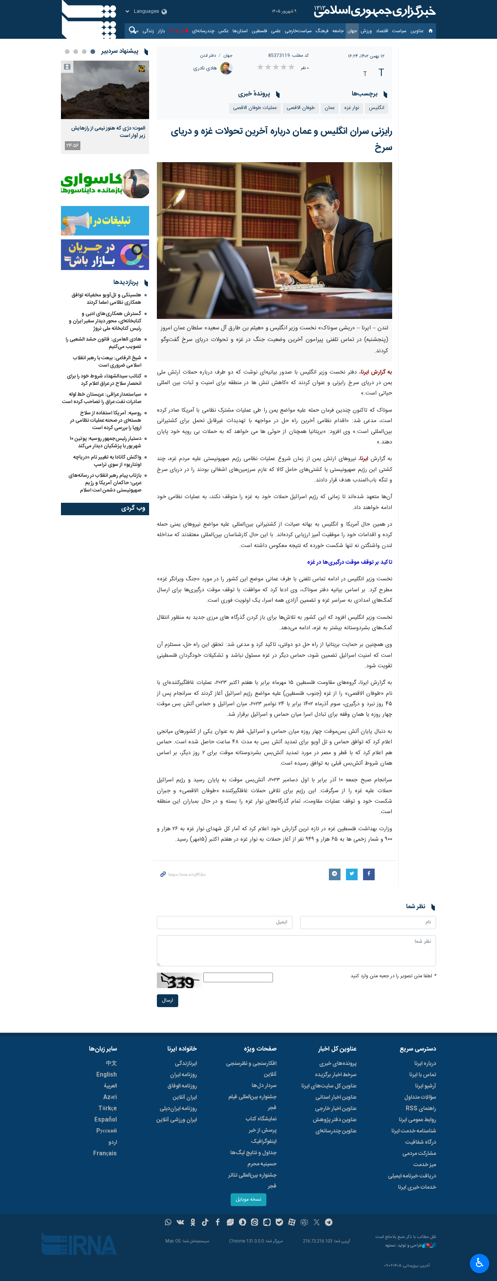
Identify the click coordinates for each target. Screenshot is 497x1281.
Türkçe (107, 1108)
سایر (134, 31)
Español (105, 1120)
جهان (352, 31)
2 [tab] (84, 51)
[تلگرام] (329, 1223)
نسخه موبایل (248, 1200)
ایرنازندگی (186, 1063)
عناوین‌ (417, 31)
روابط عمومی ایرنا (417, 1120)
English (106, 1075)
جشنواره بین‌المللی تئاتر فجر (252, 1181)
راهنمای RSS (421, 1108)
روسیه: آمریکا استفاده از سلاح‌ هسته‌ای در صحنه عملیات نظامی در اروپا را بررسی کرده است (105, 420)
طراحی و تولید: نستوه (404, 1246)
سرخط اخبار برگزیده (335, 1075)
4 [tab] (67, 51)
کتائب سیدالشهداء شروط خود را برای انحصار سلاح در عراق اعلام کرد (104, 380)
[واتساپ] (168, 1223)
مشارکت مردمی (419, 1153)
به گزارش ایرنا (376, 372)
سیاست (399, 31)
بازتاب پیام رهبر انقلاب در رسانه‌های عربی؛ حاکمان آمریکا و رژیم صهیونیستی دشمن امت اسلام (104, 483)
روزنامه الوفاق (182, 1086)
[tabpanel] (105, 107)
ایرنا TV (176, 31)
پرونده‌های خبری (337, 1063)
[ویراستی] (230, 1223)
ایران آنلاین (185, 1097)
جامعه (338, 31)
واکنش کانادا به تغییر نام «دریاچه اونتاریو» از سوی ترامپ (107, 461)
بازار (161, 31)
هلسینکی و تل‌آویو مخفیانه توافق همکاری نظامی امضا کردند (106, 299)
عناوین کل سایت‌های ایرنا (328, 1086)
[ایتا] (255, 1223)
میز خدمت (425, 1165)
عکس (223, 31)
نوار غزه (351, 108)
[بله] (279, 1223)
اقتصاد (382, 31)
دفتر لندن (208, 55)
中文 (111, 1063)
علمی (276, 31)
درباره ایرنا (425, 1063)
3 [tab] (75, 51)
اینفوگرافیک (263, 1141)
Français (105, 1153)
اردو (112, 1142)
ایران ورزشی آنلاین (176, 1120)
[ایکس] (316, 1223)
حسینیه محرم (261, 1164)
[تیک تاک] (205, 1223)
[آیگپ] (267, 1223)
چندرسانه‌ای (203, 31)
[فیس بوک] (217, 1223)
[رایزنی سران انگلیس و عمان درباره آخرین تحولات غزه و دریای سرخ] (275, 240)
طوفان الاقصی (301, 108)
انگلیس (376, 108)
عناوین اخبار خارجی (335, 1108)
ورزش (366, 31)
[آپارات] (292, 1223)
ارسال (167, 1001)
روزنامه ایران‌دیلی (178, 1108)
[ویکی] (180, 1223)
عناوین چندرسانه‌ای (335, 1131)
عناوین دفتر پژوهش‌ (334, 1120)
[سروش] (242, 1223)
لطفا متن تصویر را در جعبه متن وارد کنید (393, 976)
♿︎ (479, 1263)
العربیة (110, 1086)
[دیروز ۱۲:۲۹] (105, 90)
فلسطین (259, 31)
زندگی (148, 31)
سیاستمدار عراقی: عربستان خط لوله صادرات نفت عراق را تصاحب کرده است (101, 398)
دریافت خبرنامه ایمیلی (412, 1176)
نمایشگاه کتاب (261, 1119)
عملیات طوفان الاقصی (255, 108)
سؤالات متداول (420, 1097)
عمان (330, 108)
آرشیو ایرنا (425, 1086)
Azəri (110, 1097)
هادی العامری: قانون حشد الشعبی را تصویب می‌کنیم (103, 343)
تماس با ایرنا (422, 1075)
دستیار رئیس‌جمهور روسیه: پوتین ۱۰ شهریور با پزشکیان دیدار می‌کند (105, 442)
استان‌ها (240, 31)
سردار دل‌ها (264, 1086)
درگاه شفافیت (420, 1142)
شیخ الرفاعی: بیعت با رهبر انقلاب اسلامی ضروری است (107, 362)
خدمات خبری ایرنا (417, 1187)
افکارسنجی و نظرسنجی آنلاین (251, 1069)
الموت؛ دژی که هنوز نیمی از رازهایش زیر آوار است (108, 132)
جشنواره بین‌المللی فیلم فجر (252, 1102)
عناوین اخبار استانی (335, 1097)
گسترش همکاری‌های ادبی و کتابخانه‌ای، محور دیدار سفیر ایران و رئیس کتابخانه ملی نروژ (105, 321)
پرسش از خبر (262, 1130)
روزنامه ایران (183, 1075)
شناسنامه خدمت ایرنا (413, 1131)
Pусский (106, 1131)
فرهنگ (322, 31)
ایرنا (374, 11)
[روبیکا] (304, 1223)
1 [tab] (92, 51)
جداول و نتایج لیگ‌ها (253, 1153)
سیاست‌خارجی (298, 31)
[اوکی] (193, 1223)
